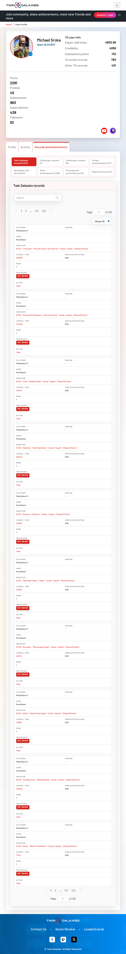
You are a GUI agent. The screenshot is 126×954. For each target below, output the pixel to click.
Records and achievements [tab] (51, 147)
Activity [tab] (25, 147)
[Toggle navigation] (117, 5)
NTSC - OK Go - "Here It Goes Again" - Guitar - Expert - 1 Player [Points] (46, 713)
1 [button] (21, 211)
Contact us (38, 929)
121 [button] (37, 211)
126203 (19, 789)
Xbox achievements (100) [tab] (50, 172)
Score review (65, 929)
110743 (19, 390)
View (18, 286)
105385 (19, 257)
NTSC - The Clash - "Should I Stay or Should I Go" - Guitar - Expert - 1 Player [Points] (52, 248)
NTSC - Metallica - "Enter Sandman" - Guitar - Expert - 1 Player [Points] (46, 448)
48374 (19, 656)
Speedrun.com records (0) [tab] (21, 172)
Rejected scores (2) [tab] (102, 171)
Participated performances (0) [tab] (75, 172)
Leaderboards (94, 929)
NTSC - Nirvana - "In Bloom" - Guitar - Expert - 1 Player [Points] (43, 514)
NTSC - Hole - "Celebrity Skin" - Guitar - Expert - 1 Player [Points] (43, 381)
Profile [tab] (12, 147)
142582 (19, 324)
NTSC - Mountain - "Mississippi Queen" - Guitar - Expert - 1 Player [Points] (47, 647)
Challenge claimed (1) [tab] (49, 162)
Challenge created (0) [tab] (75, 162)
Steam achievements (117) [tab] (101, 162)
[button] (51, 211)
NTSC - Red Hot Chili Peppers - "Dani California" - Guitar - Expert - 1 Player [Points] (51, 315)
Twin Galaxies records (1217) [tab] (21, 162)
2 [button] (26, 211)
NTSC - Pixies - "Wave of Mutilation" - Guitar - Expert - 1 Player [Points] (46, 846)
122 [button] (44, 211)
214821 (19, 523)
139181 (19, 722)
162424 (19, 457)
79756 (19, 589)
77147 (18, 855)
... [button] (31, 210)
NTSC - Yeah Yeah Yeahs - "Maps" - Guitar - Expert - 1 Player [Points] (45, 580)
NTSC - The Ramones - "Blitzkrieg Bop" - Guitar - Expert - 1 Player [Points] (47, 780)
